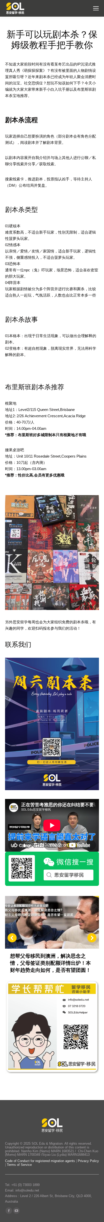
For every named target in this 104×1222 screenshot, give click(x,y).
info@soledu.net (27, 1190)
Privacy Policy (88, 1161)
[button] (12, 937)
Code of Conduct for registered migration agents (40, 1161)
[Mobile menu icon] (96, 8)
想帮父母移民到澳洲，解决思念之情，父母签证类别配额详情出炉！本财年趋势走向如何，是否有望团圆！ (50, 963)
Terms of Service (19, 1165)
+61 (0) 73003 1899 (25, 1185)
